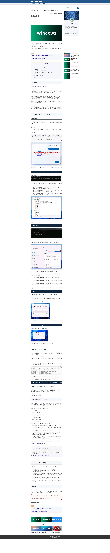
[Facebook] (34, 16)
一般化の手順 (36, 69)
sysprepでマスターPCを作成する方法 (39, 67)
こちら (70, 33)
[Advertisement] (46, 21)
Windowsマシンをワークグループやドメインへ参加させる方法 (75, 62)
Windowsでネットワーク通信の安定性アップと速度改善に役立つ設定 (75, 67)
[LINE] (36, 16)
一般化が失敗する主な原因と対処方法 (40, 70)
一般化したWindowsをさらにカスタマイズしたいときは (43, 72)
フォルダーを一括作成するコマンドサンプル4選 (75, 77)
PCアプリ (44, 3)
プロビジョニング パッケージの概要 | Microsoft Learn (40, 455)
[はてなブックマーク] (38, 16)
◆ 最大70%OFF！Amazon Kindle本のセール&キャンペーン (41, 509)
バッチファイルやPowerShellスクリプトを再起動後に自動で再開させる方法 (75, 56)
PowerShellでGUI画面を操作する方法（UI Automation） (75, 73)
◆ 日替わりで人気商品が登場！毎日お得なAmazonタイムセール (42, 55)
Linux (39, 3)
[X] (32, 16)
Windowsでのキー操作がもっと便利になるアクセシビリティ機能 (75, 70)
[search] (78, 8)
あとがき (34, 77)
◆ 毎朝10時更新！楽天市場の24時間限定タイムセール (40, 58)
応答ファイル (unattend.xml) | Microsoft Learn (38, 443)
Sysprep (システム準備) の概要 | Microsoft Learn (39, 86)
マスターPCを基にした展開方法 (38, 75)
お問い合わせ (58, 536)
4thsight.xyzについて (53, 536)
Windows (33, 3)
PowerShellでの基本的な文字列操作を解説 (75, 59)
